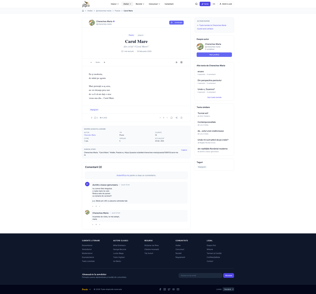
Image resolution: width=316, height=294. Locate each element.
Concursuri (153, 4)
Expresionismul (88, 257)
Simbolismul (86, 249)
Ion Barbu (117, 261)
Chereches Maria (90, 135)
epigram (141, 35)
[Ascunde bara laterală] (181, 62)
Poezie (117, 11)
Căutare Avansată (151, 249)
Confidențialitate (213, 257)
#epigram (94, 110)
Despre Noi (211, 245)
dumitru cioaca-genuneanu (105, 185)
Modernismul (87, 253)
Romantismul (87, 245)
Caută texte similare (205, 29)
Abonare (228, 275)
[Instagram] (164, 289)
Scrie (206, 4)
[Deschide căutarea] (196, 4)
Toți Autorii (148, 253)
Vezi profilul (214, 55)
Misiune (210, 249)
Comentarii (169, 4)
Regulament (180, 257)
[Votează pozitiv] (160, 117)
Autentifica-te (123, 175)
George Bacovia (119, 249)
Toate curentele (88, 261)
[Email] (178, 289)
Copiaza (184, 150)
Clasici (114, 4)
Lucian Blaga (118, 253)
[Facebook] (160, 289)
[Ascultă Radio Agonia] (213, 4)
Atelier (126, 4)
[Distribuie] (176, 117)
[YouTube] (173, 289)
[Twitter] (169, 289)
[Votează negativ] (167, 117)
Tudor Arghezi (119, 257)
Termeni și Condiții (214, 253)
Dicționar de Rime (151, 245)
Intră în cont (227, 4)
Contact (210, 261)
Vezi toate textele (214, 97)
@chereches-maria (103, 11)
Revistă (139, 4)
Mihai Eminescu (119, 245)
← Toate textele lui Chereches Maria (211, 25)
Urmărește (178, 22)
